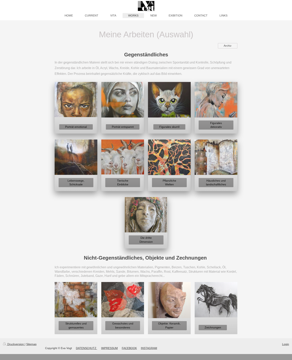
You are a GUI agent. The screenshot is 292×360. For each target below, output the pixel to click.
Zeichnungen (213, 327)
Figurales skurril (169, 126)
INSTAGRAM (149, 348)
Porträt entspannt (123, 126)
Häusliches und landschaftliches (216, 182)
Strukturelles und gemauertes (76, 325)
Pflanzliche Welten (169, 182)
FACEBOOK (129, 348)
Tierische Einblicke (122, 182)
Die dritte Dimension (146, 239)
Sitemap (31, 344)
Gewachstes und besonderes (122, 325)
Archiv (227, 45)
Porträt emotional (76, 126)
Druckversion (16, 344)
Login (285, 344)
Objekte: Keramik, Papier (169, 325)
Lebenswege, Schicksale (76, 182)
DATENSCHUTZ (86, 348)
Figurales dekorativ (216, 124)
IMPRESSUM (109, 348)
